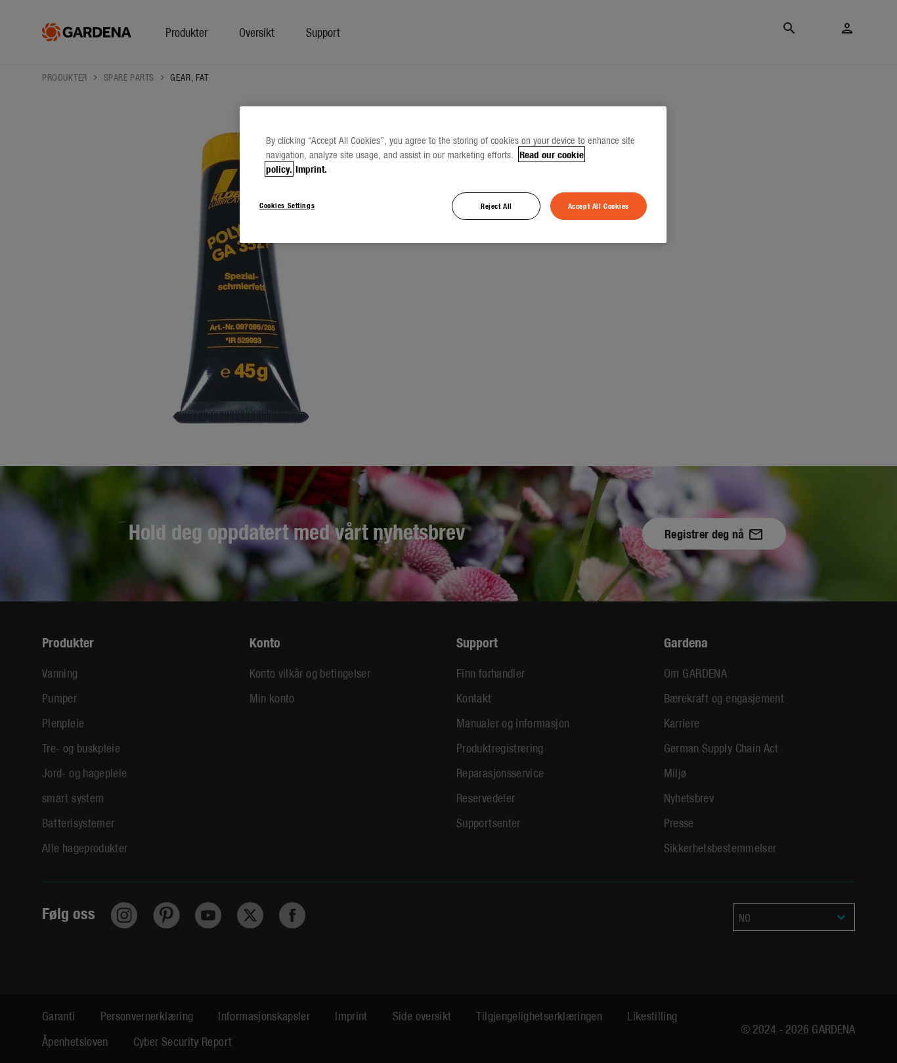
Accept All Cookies (598, 205)
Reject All (496, 205)
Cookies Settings (287, 205)
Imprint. (311, 168)
